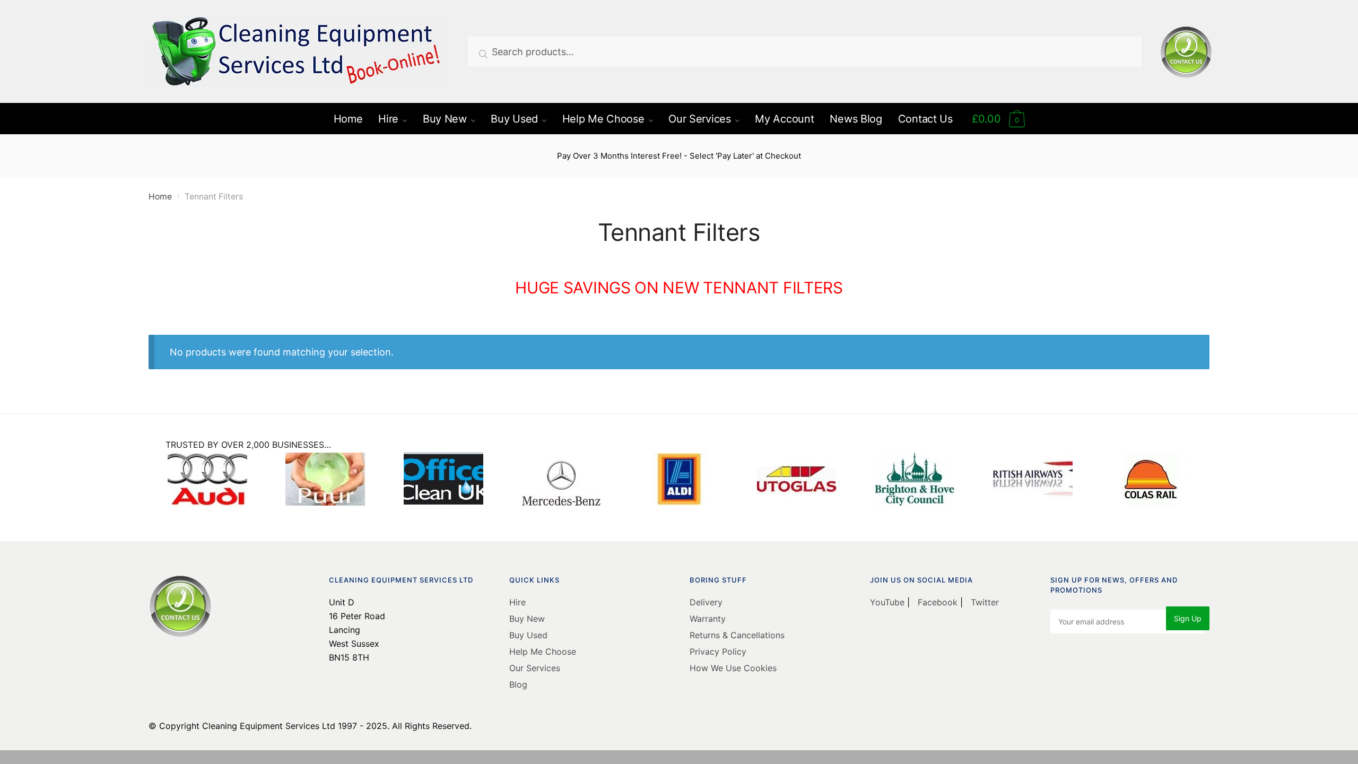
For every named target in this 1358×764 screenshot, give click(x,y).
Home (160, 197)
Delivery (706, 602)
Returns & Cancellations (737, 635)
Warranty (708, 618)
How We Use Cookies (733, 668)
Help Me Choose (542, 651)
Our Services (534, 668)
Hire (517, 602)
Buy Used (528, 635)
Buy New (527, 618)
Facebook (937, 602)
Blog (518, 684)
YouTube (888, 602)
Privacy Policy (718, 651)
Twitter (983, 602)
